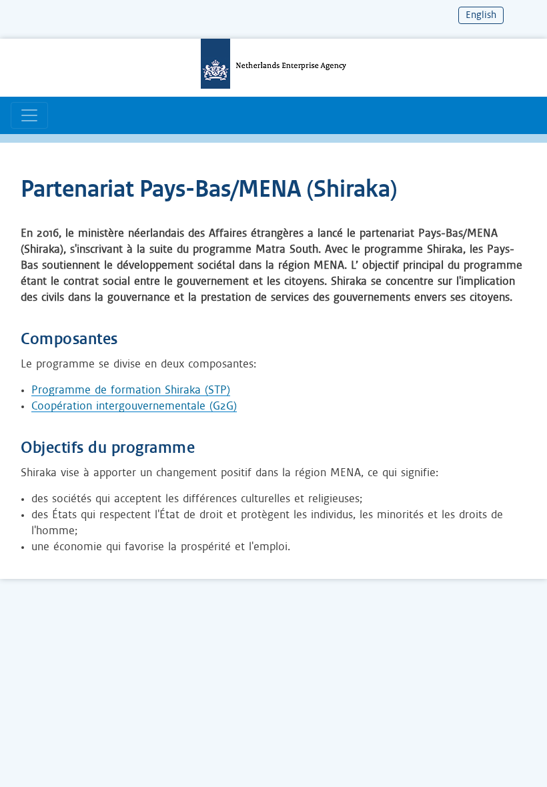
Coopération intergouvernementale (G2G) (134, 406)
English (481, 15)
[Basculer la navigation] (29, 115)
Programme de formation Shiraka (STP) (130, 390)
